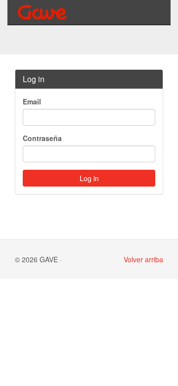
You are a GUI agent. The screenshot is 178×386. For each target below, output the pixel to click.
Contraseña (42, 138)
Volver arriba (143, 259)
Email (32, 101)
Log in (89, 178)
